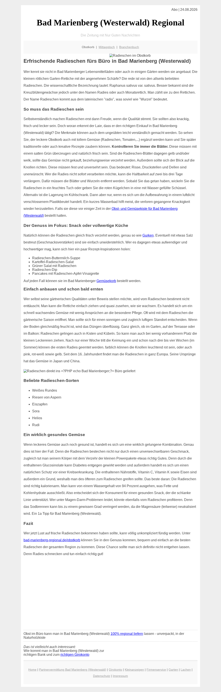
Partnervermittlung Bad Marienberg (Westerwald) (72, 669)
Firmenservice (156, 669)
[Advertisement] (110, 594)
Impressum (120, 676)
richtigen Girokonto (74, 654)
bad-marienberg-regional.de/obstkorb (52, 540)
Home (32, 669)
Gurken (148, 235)
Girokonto (115, 669)
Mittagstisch (107, 47)
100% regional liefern (126, 634)
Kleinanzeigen (134, 669)
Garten (173, 669)
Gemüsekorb (106, 281)
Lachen (186, 669)
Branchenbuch (129, 47)
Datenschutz (101, 676)
